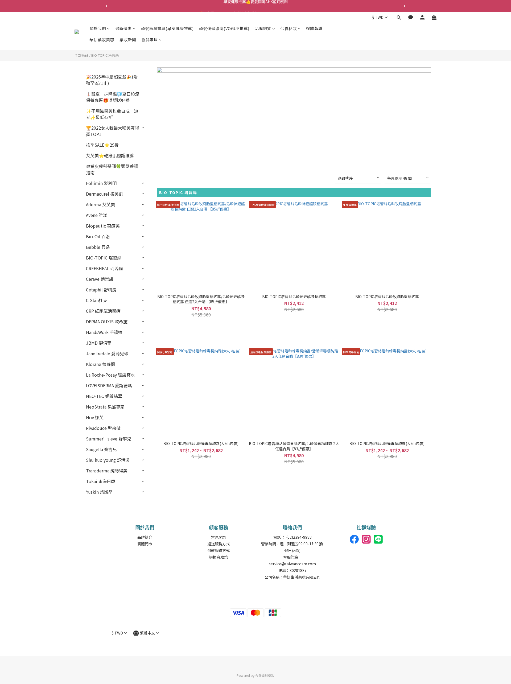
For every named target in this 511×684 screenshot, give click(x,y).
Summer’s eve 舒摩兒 (108, 438)
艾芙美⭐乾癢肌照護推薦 (110, 155)
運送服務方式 (218, 543)
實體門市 (144, 543)
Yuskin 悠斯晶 (99, 492)
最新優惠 (123, 28)
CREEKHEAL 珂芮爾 (104, 268)
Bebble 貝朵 (98, 247)
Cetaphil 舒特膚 (101, 289)
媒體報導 (314, 28)
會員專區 (149, 39)
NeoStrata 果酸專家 (105, 406)
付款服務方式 (218, 550)
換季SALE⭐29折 (102, 145)
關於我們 (97, 28)
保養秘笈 (288, 28)
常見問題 (218, 537)
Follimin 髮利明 (101, 183)
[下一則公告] (404, 5)
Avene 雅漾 (96, 215)
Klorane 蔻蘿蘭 (100, 364)
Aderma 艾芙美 (100, 204)
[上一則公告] (106, 5)
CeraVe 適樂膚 (99, 279)
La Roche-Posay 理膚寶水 (110, 375)
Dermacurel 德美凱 (104, 194)
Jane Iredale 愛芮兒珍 (107, 353)
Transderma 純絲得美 (106, 470)
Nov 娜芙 (95, 417)
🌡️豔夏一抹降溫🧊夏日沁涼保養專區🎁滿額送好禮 (112, 96)
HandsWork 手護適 (104, 332)
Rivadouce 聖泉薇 (103, 428)
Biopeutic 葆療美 (103, 225)
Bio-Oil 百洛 (98, 236)
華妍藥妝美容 (101, 39)
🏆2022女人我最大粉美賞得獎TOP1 (112, 131)
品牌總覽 (263, 28)
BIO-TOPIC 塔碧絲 (105, 55)
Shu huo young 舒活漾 (108, 460)
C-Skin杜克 (96, 300)
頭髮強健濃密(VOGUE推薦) (224, 28)
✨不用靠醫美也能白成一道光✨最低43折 (112, 114)
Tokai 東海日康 (100, 481)
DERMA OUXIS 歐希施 (106, 321)
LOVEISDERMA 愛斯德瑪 (109, 385)
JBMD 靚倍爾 (99, 343)
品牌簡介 (144, 537)
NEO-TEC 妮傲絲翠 (104, 396)
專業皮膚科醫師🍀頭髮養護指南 (112, 169)
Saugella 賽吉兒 (101, 449)
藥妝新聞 (127, 39)
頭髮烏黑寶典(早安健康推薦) (167, 28)
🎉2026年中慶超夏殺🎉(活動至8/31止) (112, 79)
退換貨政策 (218, 557)
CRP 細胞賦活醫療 (103, 311)
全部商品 (81, 55)
